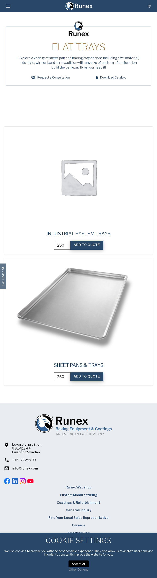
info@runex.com (25, 468)
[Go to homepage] (79, 6)
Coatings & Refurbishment (78, 503)
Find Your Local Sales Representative (78, 518)
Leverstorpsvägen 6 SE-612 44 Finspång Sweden (26, 448)
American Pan (78, 533)
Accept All (78, 564)
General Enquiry (78, 510)
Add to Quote (87, 245)
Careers (78, 525)
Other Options (78, 569)
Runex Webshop (79, 487)
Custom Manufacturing (78, 495)
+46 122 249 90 (24, 460)
